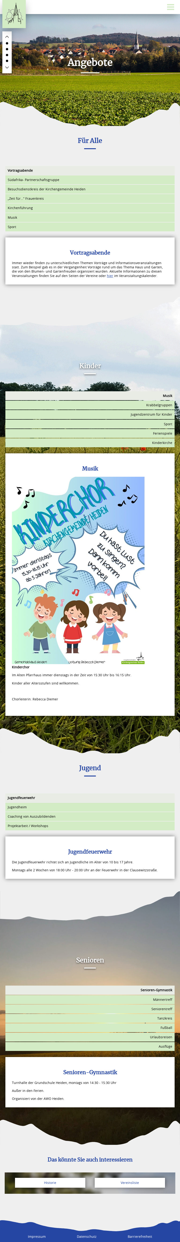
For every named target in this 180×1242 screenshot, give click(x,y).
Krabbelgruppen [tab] (159, 405)
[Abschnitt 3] (7, 55)
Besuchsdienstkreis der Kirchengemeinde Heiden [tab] (47, 189)
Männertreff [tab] (162, 999)
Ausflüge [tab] (165, 1046)
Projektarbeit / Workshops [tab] (28, 826)
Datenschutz (87, 1236)
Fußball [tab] (166, 1027)
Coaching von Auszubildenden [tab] (32, 816)
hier (110, 276)
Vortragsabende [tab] (20, 170)
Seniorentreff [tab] (161, 1009)
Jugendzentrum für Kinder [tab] (151, 414)
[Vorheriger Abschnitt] (7, 37)
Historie (50, 1182)
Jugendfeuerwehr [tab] (21, 797)
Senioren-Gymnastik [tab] (156, 990)
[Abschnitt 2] (7, 49)
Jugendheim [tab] (17, 807)
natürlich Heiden (14, 14)
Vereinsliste (130, 1182)
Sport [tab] (12, 227)
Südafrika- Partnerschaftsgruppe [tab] (33, 179)
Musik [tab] (12, 217)
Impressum (37, 1236)
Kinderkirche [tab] (162, 442)
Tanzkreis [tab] (164, 1018)
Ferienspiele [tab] (162, 433)
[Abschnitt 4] (7, 61)
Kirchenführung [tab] (20, 208)
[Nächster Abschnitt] (7, 67)
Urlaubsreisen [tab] (161, 1037)
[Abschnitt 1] (7, 43)
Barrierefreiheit (140, 1236)
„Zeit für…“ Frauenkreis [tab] (26, 198)
